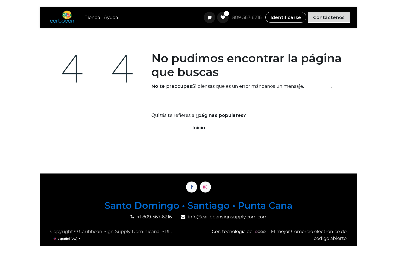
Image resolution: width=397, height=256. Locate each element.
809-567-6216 (247, 17)
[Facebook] (191, 187)
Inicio (198, 127)
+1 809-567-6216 (154, 217)
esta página (318, 86)
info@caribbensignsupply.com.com (228, 217)
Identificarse (285, 17)
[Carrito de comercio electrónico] (209, 17)
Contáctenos (329, 17)
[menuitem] (92, 17)
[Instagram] (205, 187)
